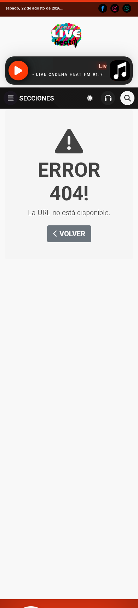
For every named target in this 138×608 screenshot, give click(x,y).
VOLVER (71, 234)
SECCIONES (36, 98)
